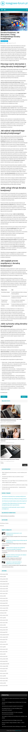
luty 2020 (4, 683)
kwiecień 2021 (5, 649)
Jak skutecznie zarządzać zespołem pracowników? (12, 706)
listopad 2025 (5, 581)
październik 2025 (5, 583)
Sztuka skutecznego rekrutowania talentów (10, 459)
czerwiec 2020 (5, 673)
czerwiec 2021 (5, 644)
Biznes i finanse (5, 523)
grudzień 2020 (5, 658)
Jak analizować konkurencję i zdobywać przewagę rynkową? (14, 498)
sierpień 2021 (5, 639)
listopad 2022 (5, 603)
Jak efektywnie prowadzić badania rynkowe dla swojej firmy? (14, 501)
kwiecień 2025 (5, 588)
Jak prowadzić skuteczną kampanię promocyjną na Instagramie (24, 396)
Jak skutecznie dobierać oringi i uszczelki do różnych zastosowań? (13, 477)
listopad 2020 (5, 661)
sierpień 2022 (5, 610)
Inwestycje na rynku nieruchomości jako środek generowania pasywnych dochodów (11, 420)
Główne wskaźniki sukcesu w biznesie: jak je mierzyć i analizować (12, 440)
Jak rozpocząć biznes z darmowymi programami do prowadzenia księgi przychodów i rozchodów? (4, 396)
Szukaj (2, 462)
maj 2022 (4, 617)
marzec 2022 (4, 622)
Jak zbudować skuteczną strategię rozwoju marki (12, 720)
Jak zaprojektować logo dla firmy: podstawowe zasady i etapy (14, 484)
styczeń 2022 (5, 627)
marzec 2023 (4, 593)
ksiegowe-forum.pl (12, 43)
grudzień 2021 (5, 629)
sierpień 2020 (5, 668)
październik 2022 (5, 605)
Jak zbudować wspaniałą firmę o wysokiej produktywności (14, 496)
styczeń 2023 (5, 598)
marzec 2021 (4, 651)
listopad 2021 (5, 632)
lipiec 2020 (4, 671)
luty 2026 (4, 576)
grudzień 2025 (5, 579)
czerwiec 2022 (5, 615)
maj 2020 (4, 675)
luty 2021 (4, 654)
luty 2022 (4, 625)
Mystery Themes (18, 730)
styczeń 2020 (5, 685)
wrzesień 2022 (5, 608)
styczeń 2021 (5, 656)
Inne (3, 525)
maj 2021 (4, 646)
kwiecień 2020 (5, 678)
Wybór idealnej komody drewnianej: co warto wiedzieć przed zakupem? (14, 473)
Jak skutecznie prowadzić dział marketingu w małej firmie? (14, 726)
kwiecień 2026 (5, 574)
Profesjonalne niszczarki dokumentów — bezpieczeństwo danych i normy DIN (14, 488)
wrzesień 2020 (5, 666)
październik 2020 (5, 663)
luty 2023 (4, 596)
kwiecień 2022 (5, 620)
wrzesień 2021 (5, 637)
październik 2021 (5, 634)
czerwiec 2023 (5, 591)
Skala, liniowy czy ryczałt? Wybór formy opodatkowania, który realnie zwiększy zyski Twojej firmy (14, 481)
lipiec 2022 (4, 612)
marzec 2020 (4, 680)
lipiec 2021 (4, 641)
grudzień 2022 (5, 600)
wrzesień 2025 (5, 586)
